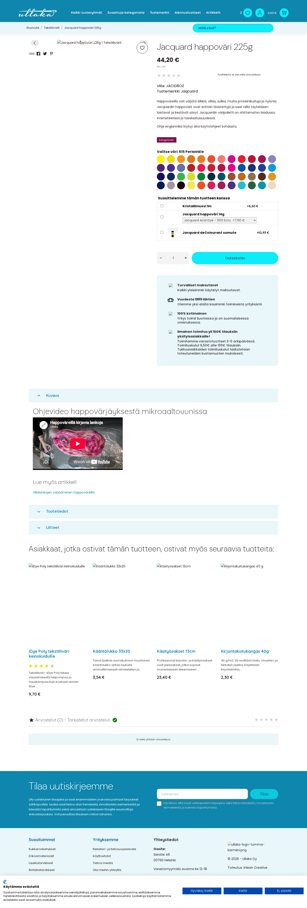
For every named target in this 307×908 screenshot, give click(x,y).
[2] (164, 75)
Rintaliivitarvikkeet (42, 870)
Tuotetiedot (52, 511)
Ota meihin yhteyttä (107, 870)
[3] (169, 75)
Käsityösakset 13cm (176, 651)
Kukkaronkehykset (42, 849)
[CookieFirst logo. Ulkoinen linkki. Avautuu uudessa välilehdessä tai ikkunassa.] (5, 882)
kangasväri (166, 140)
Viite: (161, 85)
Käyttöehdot (102, 856)
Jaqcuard (189, 91)
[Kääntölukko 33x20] (144, 579)
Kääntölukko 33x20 (111, 651)
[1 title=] (30, 666)
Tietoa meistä (103, 863)
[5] (179, 75)
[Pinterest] (51, 53)
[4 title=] (46, 666)
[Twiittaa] (45, 53)
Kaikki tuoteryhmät (86, 13)
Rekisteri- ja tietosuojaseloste (114, 849)
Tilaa (264, 794)
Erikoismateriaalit (41, 856)
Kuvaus (47, 395)
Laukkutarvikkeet (41, 863)
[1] (159, 75)
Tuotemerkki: (168, 91)
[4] (174, 75)
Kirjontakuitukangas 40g (245, 651)
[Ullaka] (37, 13)
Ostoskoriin (235, 258)
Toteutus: (236, 867)
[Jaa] (38, 53)
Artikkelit (213, 13)
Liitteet (48, 527)
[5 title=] (52, 666)
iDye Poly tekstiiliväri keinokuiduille (49, 654)
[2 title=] (36, 666)
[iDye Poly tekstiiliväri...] (80, 579)
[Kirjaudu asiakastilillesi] (259, 12)
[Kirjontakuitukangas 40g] (272, 579)
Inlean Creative (255, 867)
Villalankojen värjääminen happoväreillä (64, 492)
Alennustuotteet (188, 13)
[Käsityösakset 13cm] (208, 579)
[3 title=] (41, 666)
